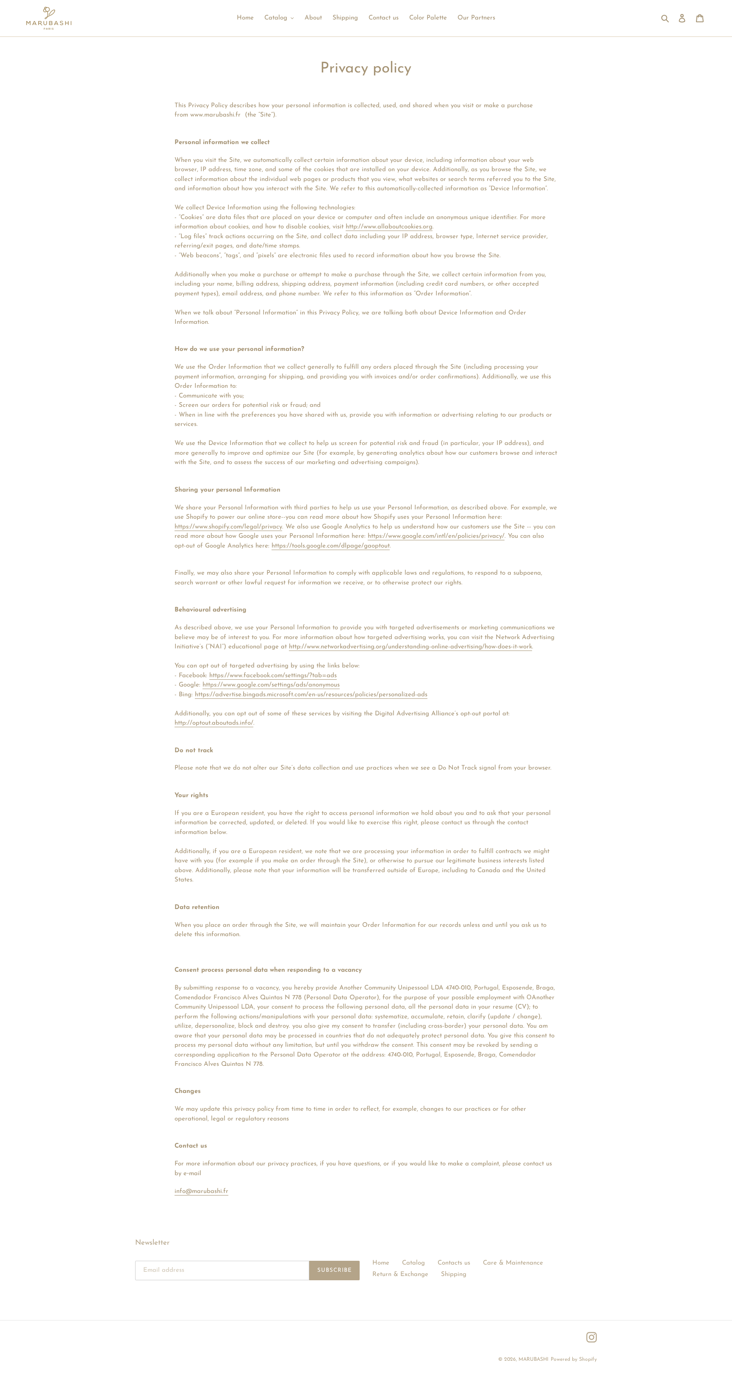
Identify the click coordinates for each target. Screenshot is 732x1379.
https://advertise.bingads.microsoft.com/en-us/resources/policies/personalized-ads (311, 695)
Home (380, 1263)
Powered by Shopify (574, 1359)
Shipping (453, 1274)
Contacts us (454, 1263)
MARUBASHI (533, 1359)
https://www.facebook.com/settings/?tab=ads (273, 676)
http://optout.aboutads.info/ (214, 723)
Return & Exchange (400, 1274)
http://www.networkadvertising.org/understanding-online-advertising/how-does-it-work (410, 647)
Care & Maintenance (513, 1263)
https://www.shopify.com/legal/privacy (228, 527)
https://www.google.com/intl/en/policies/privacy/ (436, 536)
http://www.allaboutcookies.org (389, 227)
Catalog (413, 1263)
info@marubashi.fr (201, 1191)
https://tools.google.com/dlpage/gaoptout (331, 546)
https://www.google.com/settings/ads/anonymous (271, 685)
